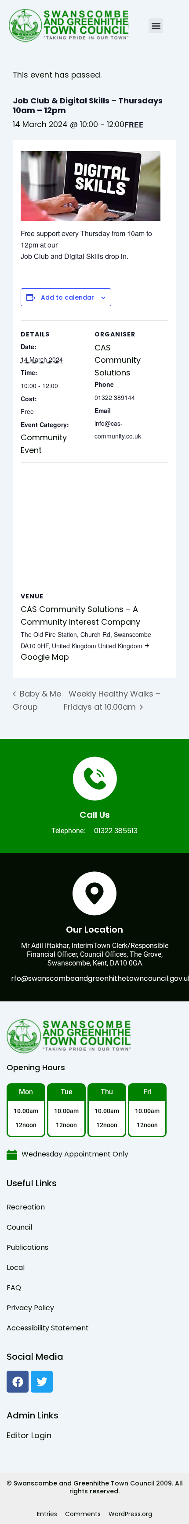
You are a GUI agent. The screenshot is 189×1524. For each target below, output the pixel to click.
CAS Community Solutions (117, 360)
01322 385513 (116, 831)
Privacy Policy (30, 1308)
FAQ (14, 1288)
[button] (156, 25)
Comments (83, 1514)
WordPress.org (130, 1514)
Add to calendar (67, 297)
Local (16, 1267)
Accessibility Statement (48, 1328)
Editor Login (29, 1435)
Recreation (26, 1207)
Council (19, 1227)
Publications (27, 1247)
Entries (47, 1514)
